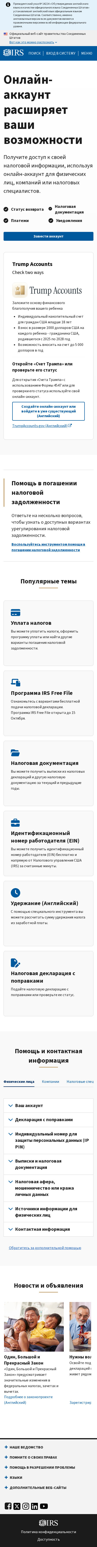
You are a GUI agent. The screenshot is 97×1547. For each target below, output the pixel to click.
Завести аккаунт (48, 236)
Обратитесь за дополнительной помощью (45, 1247)
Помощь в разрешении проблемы (42, 1467)
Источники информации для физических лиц (46, 1212)
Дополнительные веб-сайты (38, 1487)
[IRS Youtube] (44, 1505)
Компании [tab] (50, 1081)
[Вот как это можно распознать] (48, 38)
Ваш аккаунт (29, 1105)
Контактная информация (42, 1229)
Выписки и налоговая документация (38, 1164)
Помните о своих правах (33, 1457)
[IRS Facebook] (8, 1505)
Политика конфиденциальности (48, 1532)
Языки (16, 1477)
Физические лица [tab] (19, 1081)
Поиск (34, 53)
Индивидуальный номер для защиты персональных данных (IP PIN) (52, 1140)
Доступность (48, 1539)
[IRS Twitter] (16, 1505)
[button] (60, 53)
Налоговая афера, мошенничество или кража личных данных (44, 1188)
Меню (86, 53)
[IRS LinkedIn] (34, 1505)
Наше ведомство (26, 1447)
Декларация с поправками (44, 1119)
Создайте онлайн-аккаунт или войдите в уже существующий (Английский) (48, 411)
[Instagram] (25, 1505)
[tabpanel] (48, 1167)
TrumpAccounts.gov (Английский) (39, 425)
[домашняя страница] (13, 52)
